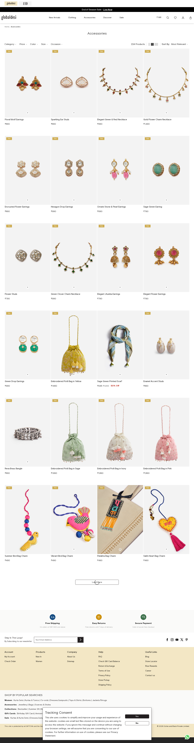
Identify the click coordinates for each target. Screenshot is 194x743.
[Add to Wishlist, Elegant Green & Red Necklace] (140, 52)
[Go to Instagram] (172, 639)
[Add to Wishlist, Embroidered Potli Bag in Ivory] (140, 401)
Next (47, 83)
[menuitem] (54, 17)
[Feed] (149, 44)
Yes (137, 716)
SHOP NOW (108, 9)
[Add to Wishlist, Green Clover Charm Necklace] (94, 226)
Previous (8, 83)
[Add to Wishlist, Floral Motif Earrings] (47, 52)
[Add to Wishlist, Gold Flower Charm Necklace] (186, 52)
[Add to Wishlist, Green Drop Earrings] (47, 314)
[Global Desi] (11, 3)
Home (7, 27)
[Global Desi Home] (8, 17)
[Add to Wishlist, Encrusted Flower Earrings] (47, 139)
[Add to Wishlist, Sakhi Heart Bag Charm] (186, 488)
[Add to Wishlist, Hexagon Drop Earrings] (94, 139)
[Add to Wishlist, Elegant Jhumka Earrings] (140, 226)
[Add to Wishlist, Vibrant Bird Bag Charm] (94, 488)
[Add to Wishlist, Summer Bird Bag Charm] (47, 488)
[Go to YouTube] (177, 639)
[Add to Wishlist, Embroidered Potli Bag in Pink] (186, 401)
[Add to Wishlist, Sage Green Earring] (186, 139)
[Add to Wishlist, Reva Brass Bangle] (47, 401)
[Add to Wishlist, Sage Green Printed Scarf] (140, 314)
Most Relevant (178, 44)
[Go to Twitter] (181, 639)
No (137, 723)
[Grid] (152, 44)
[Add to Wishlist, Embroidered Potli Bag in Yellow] (94, 314)
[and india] (25, 3)
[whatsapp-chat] (187, 736)
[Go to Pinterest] (186, 639)
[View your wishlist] (175, 17)
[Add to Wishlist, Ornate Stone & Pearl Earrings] (140, 139)
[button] (167, 17)
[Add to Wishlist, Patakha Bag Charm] (140, 488)
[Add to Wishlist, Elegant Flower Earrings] (186, 226)
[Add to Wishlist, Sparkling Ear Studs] (94, 52)
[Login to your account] (183, 17)
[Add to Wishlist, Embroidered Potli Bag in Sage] (94, 401)
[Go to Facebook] (167, 639)
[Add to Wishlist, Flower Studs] (47, 226)
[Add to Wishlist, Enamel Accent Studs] (186, 314)
